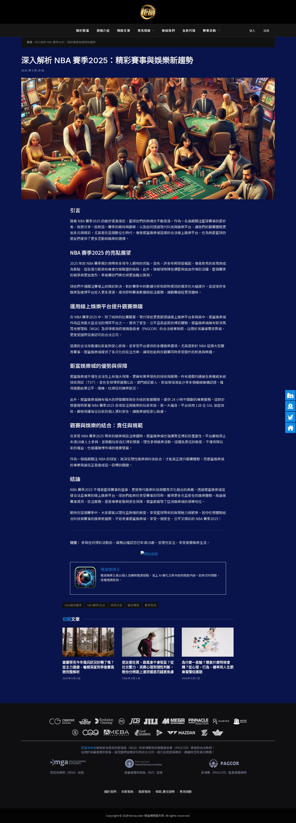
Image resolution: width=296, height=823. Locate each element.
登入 (252, 30)
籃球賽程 (133, 605)
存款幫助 (127, 791)
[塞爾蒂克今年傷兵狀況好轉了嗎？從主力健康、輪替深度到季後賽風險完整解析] (88, 642)
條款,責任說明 (165, 791)
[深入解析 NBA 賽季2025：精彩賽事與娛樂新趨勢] (148, 138)
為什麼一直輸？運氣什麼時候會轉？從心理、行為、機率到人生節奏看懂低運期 (208, 667)
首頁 (29, 42)
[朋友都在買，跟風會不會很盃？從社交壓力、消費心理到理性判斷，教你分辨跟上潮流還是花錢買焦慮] (148, 642)
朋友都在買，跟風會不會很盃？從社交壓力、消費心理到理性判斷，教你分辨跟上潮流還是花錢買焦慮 (148, 667)
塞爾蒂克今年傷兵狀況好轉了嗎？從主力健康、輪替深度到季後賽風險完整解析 (88, 667)
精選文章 (123, 30)
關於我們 (110, 791)
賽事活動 (209, 30)
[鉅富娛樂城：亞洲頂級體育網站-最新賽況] (148, 12)
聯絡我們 (168, 30)
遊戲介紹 (103, 30)
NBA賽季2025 (96, 605)
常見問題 (144, 30)
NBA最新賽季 (73, 605)
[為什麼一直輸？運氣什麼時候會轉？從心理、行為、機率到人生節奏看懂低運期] (208, 642)
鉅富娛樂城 (88, 747)
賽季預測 (150, 605)
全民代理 (188, 30)
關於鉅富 (82, 30)
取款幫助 (144, 791)
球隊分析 (116, 605)
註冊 (266, 30)
